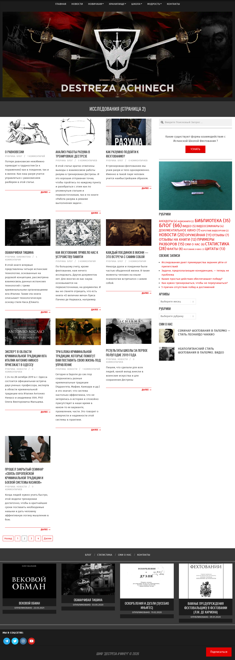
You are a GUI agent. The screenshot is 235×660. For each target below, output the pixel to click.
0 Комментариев (87, 160)
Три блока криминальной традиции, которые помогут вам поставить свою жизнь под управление (78, 358)
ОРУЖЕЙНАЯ (198, 235)
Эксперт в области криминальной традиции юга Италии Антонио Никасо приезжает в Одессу (26, 358)
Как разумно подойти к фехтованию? (122, 153)
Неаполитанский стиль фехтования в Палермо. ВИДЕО (201, 350)
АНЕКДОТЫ (168, 221)
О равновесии (14, 151)
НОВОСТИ (22, 369)
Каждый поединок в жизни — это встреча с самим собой (127, 254)
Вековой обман (29, 603)
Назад (8, 538)
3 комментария (87, 261)
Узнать (195, 149)
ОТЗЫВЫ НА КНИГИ (177, 239)
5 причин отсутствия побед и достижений (188, 287)
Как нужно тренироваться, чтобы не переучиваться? (195, 283)
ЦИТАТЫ (215, 249)
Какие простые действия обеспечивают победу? (192, 278)
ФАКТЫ (175, 249)
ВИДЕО (189, 226)
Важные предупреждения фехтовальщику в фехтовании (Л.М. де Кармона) (205, 607)
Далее (47, 538)
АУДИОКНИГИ (186, 221)
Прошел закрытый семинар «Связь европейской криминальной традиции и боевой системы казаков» (24, 475)
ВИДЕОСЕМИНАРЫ (209, 226)
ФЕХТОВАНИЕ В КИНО (193, 249)
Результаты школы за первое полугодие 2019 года (127, 352)
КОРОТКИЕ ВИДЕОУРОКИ (215, 230)
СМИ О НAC (194, 244)
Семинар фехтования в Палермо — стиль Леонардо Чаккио (204, 332)
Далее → (45, 192)
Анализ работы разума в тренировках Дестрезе (73, 153)
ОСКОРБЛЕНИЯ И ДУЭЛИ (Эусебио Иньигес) (147, 605)
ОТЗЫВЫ (220, 235)
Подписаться (218, 651)
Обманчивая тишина (19, 252)
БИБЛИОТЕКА (24, 256)
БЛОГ (19, 156)
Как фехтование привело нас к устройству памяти (77, 254)
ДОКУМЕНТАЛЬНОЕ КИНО (179, 230)
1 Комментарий (36, 156)
